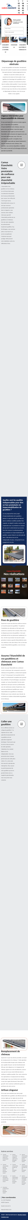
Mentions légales (22, 1214)
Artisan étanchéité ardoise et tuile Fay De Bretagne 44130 (15, 1158)
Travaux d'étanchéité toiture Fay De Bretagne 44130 (5, 1157)
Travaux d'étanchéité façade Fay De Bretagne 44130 (15, 1168)
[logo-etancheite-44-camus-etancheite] (9, 7)
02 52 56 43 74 (19, 8)
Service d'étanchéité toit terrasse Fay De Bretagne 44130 (15, 1179)
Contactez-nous (5, 1217)
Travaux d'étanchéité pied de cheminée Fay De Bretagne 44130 (5, 1169)
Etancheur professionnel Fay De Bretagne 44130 (5, 1190)
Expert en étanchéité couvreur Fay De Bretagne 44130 (5, 1178)
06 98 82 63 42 (23, 8)
